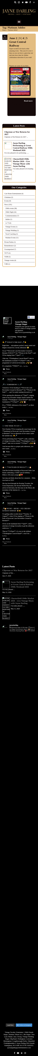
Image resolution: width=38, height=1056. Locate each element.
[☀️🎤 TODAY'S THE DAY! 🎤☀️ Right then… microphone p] (19, 663)
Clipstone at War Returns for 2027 (17, 570)
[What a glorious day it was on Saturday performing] (19, 857)
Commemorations (11, 216)
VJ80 (6, 264)
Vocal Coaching (10, 234)
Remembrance (8, 246)
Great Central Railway (16, 109)
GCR (28, 107)
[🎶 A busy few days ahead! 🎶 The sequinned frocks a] (19, 896)
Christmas (7, 197)
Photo (8, 369)
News (16, 102)
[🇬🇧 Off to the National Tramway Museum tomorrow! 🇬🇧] (19, 954)
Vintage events (9, 260)
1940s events (9, 208)
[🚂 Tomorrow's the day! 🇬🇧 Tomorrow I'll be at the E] (19, 1012)
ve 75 (7, 223)
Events (6, 201)
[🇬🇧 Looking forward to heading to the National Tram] (19, 993)
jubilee (27, 109)
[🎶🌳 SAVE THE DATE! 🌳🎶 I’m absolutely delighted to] (19, 760)
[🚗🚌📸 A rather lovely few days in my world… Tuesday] (19, 643)
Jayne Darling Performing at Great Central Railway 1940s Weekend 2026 (23, 146)
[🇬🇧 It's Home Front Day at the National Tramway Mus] (19, 935)
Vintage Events (10, 227)
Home (4, 30)
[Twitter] (23, 2)
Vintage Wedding (11, 230)
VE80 (6, 257)
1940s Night (9, 212)
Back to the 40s (21, 107)
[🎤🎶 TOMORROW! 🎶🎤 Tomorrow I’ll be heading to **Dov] (19, 682)
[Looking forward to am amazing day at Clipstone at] (19, 837)
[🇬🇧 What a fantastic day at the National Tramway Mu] (19, 915)
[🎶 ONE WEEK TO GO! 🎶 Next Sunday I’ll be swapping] (19, 701)
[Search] (15, 2)
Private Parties (8, 242)
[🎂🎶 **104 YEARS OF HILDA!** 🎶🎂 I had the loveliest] (19, 721)
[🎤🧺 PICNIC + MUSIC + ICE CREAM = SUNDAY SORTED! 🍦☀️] (19, 740)
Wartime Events (10, 238)
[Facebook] (30, 2)
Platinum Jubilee (14, 111)
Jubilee (7, 219)
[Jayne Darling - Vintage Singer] (7, 320)
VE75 (6, 253)
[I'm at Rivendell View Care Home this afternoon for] (19, 974)
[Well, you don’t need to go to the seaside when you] (19, 799)
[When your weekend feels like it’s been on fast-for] (19, 876)
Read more (28, 101)
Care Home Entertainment (12, 193)
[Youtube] (26, 2)
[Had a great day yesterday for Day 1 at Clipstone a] (19, 818)
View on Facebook (6, 372)
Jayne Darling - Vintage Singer (16, 337)
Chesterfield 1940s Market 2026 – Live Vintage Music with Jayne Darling (21, 162)
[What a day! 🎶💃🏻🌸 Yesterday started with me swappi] (19, 779)
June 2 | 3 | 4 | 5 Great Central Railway (18, 42)
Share (5, 373)
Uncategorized (9, 249)
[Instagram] (19, 2)
